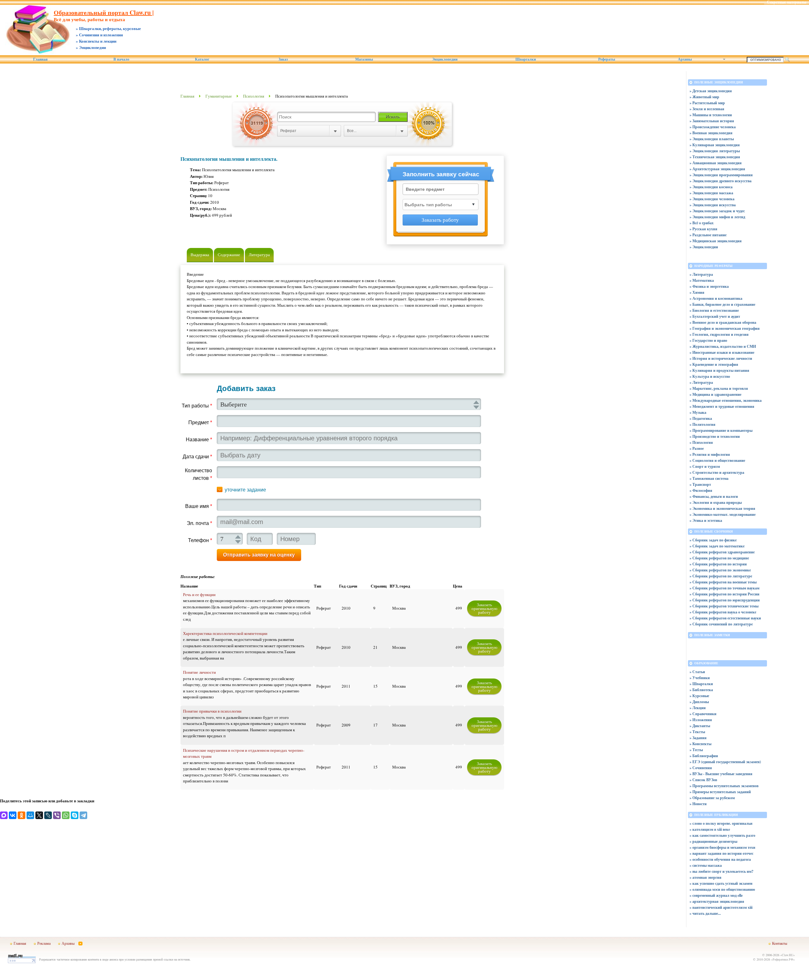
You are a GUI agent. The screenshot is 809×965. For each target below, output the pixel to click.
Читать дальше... (706, 913)
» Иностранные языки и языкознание (722, 352)
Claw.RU (787, 955)
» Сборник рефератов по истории (718, 564)
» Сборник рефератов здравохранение (722, 552)
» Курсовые (699, 695)
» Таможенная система (709, 478)
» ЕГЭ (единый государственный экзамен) (725, 761)
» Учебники (700, 677)
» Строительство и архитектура (717, 472)
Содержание (229, 254)
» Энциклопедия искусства (713, 205)
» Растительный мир (707, 103)
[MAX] (4, 815)
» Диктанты (700, 725)
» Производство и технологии (715, 436)
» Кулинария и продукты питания (719, 370)
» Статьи (697, 671)
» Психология (701, 442)
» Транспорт (700, 484)
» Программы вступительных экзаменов (724, 785)
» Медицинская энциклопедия (716, 241)
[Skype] (74, 815)
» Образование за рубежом (712, 797)
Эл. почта (199, 523)
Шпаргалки (525, 59)
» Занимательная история (712, 121)
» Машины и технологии (711, 115)
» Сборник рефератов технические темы (724, 606)
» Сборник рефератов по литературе (721, 576)
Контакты (779, 943)
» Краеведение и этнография (714, 364)
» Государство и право (708, 340)
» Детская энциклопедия (711, 90)
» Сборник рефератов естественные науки (725, 618)
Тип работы (197, 405)
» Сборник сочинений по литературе (721, 624)
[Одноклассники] (21, 815)
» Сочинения (701, 767)
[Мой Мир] (30, 815)
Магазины (364, 59)
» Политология (702, 424)
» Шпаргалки (701, 683)
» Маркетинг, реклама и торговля (719, 388)
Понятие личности (199, 672)
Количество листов (198, 474)
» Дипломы (699, 701)
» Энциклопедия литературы (715, 151)
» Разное (697, 448)
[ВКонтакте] (12, 815)
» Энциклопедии (704, 247)
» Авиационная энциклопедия (716, 163)
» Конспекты (700, 743)
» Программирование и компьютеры (721, 430)
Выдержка (200, 254)
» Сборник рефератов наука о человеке (723, 612)
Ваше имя (198, 506)
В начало (121, 59)
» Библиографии (704, 755)
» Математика (702, 280)
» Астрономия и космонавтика (716, 298)
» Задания (698, 737)
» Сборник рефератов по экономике (720, 570)
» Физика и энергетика (709, 286)
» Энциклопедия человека (712, 199)
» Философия (701, 490)
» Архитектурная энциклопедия (717, 169)
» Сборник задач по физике (713, 540)
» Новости (698, 803)
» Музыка (698, 412)
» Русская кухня (703, 229)
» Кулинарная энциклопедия (715, 145)
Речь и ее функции (199, 594)
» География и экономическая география (725, 328)
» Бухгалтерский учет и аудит (715, 316)
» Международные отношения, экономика (726, 400)
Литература (259, 254)
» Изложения (701, 719)
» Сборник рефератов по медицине (719, 558)
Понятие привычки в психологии (212, 711)
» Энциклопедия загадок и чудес (717, 211)
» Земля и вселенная (707, 109)
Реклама (44, 943)
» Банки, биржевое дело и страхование (722, 304)
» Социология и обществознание (717, 460)
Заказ (283, 59)
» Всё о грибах (702, 223)
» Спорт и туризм (705, 466)
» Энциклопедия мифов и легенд (717, 217)
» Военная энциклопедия (711, 133)
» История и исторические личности (721, 358)
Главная (40, 59)
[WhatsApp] (66, 815)
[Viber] (57, 815)
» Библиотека (701, 689)
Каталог (202, 59)
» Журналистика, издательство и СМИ (723, 346)
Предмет (200, 422)
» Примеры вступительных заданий (720, 791)
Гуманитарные (218, 96)
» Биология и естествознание (714, 310)
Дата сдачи (197, 456)
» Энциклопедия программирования (721, 175)
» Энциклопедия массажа (711, 193)
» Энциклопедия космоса (711, 187)
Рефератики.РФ (783, 959)
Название (199, 439)
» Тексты (697, 731)
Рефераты (606, 59)
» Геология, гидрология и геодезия (719, 334)
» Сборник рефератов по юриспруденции (725, 600)
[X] (39, 815)
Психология (253, 96)
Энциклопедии (445, 59)
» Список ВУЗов (703, 779)
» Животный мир (704, 97)
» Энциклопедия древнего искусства (720, 181)
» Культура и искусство (710, 376)
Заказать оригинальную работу (484, 608)
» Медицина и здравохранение (715, 394)
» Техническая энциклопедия (715, 157)
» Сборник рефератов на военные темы (723, 582)
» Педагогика (701, 418)
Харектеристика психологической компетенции (225, 633)
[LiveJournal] (48, 815)
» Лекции (698, 707)
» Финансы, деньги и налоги (714, 496)
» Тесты (696, 749)
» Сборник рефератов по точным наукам (724, 588)
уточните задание (245, 489)
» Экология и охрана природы (716, 502)
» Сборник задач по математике (717, 546)
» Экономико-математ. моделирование (723, 514)
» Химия (697, 292)
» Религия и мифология (710, 454)
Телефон (200, 540)
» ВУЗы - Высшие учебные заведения (721, 773)
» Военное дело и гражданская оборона (723, 322)
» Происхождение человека (713, 127)
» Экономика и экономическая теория (722, 508)
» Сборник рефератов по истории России (724, 594)
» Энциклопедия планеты (712, 139)
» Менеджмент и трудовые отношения (722, 406)
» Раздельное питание (708, 235)
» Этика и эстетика (706, 520)
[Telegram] (83, 815)
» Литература (701, 274)
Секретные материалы (786, 2)
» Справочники (703, 713)
